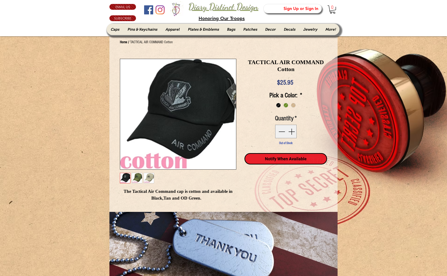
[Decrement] (281, 131)
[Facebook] (148, 9)
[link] (333, 9)
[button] (122, 18)
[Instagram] (160, 9)
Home (123, 42)
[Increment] (292, 131)
